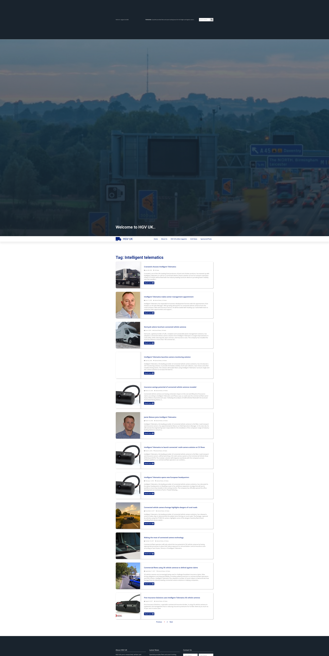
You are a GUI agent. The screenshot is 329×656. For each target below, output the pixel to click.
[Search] (211, 19)
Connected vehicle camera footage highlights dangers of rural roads (170, 507)
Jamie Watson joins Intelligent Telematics (160, 417)
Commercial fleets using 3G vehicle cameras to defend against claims (171, 567)
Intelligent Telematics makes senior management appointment (169, 297)
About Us (164, 239)
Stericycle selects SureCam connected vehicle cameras (165, 327)
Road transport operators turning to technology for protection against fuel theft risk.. (170, 19)
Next (171, 622)
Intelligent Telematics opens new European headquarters (167, 477)
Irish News (193, 239)
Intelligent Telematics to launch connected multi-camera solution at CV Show (174, 447)
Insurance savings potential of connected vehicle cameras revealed (170, 387)
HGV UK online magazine (179, 239)
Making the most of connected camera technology (164, 537)
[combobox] (204, 19)
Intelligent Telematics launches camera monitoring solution (167, 357)
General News (158, 300)
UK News (157, 270)
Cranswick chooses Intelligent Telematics (160, 267)
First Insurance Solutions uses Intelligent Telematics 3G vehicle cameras (172, 597)
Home (156, 239)
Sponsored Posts (206, 239)
